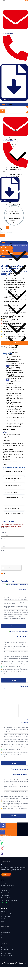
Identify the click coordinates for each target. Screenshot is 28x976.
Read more (13, 625)
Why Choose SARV (5, 916)
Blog (2, 937)
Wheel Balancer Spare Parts (7, 885)
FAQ (2, 935)
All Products (4, 902)
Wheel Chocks (12, 324)
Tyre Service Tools (5, 890)
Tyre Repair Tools (5, 893)
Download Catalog (5, 930)
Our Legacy (11, 202)
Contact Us (11, 375)
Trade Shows (4, 918)
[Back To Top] (1, 968)
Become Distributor (5, 932)
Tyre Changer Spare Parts (7, 888)
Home (10, 104)
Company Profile (12, 352)
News (2, 921)
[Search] (2, 111)
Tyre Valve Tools (5, 895)
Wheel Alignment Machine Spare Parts (9, 883)
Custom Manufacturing (6, 914)
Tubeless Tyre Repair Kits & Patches (9, 900)
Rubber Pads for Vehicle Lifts (15, 169)
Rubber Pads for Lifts (6, 897)
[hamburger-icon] (3, 104)
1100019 (12, 419)
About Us (3, 911)
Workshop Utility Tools (13, 141)
